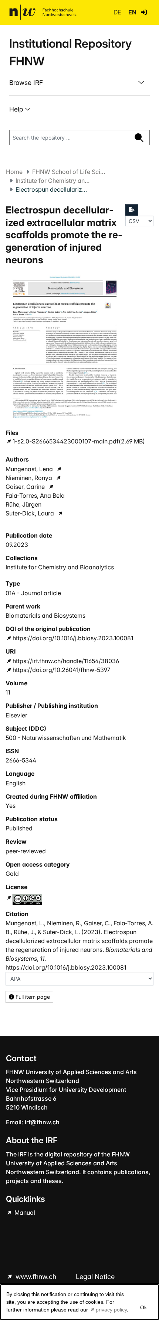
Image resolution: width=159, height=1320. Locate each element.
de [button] (118, 12)
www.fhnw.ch (36, 1276)
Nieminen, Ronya (29, 477)
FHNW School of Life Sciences (69, 171)
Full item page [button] (32, 997)
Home (14, 171)
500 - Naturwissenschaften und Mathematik (66, 737)
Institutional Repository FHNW (70, 52)
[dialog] (79, 1302)
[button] (144, 12)
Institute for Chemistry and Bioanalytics (52, 180)
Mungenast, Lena (29, 469)
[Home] (43, 12)
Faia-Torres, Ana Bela (35, 495)
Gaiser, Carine (25, 486)
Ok (143, 1307)
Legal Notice (95, 1276)
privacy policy (111, 1310)
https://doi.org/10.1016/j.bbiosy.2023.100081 (73, 638)
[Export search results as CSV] (132, 210)
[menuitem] (79, 82)
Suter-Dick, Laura (30, 513)
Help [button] (17, 109)
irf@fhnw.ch (42, 1122)
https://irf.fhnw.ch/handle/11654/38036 (66, 661)
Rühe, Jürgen (23, 504)
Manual (24, 1212)
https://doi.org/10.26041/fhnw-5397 (61, 669)
